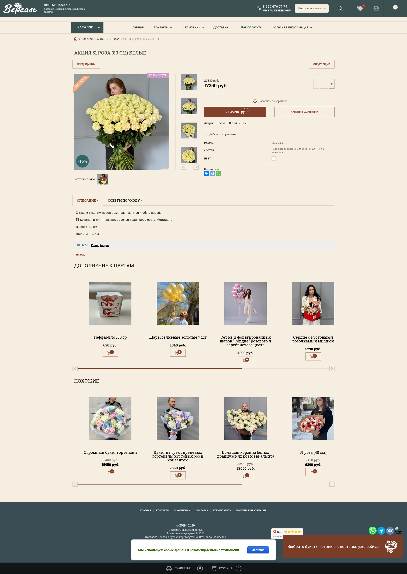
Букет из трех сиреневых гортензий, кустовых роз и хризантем (177, 456)
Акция (104, 245)
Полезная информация (290, 27)
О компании (191, 27)
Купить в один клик (304, 111)
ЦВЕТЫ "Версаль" (57, 5)
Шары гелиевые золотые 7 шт (178, 337)
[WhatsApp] (218, 173)
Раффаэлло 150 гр (110, 337)
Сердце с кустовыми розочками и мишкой (313, 339)
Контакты (161, 27)
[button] (340, 8)
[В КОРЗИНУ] (110, 353)
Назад (80, 254)
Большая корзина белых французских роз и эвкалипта (245, 454)
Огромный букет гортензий (110, 452)
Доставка (220, 27)
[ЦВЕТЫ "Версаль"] (21, 8)
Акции (101, 39)
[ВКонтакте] (206, 173)
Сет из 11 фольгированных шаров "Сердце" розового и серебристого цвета (245, 341)
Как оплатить (251, 27)
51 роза (114, 39)
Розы (95, 245)
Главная (137, 27)
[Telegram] (212, 173)
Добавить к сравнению (223, 134)
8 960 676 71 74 (275, 6)
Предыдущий (86, 64)
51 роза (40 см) (313, 452)
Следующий (321, 64)
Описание (86, 200)
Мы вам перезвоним (277, 10)
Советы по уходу (124, 200)
